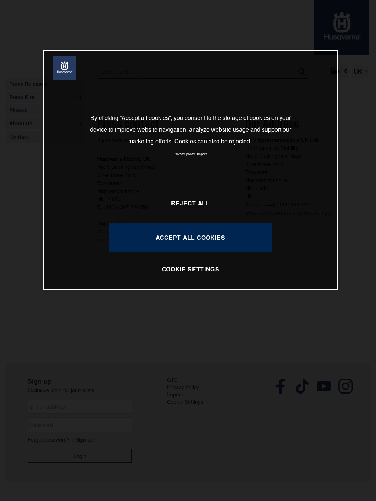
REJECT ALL (190, 203)
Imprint (202, 153)
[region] (190, 170)
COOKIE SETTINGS (191, 269)
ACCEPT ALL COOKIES (190, 237)
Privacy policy (184, 153)
